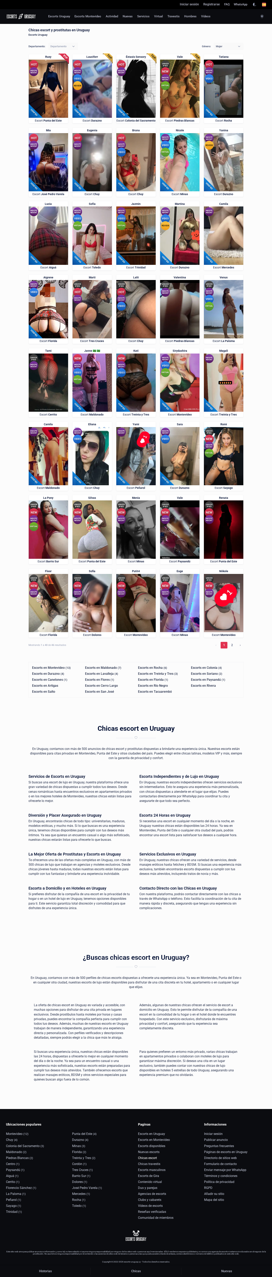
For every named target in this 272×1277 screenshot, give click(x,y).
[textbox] (58, 46)
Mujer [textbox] (219, 46)
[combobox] (63, 46)
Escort (48, 120)
